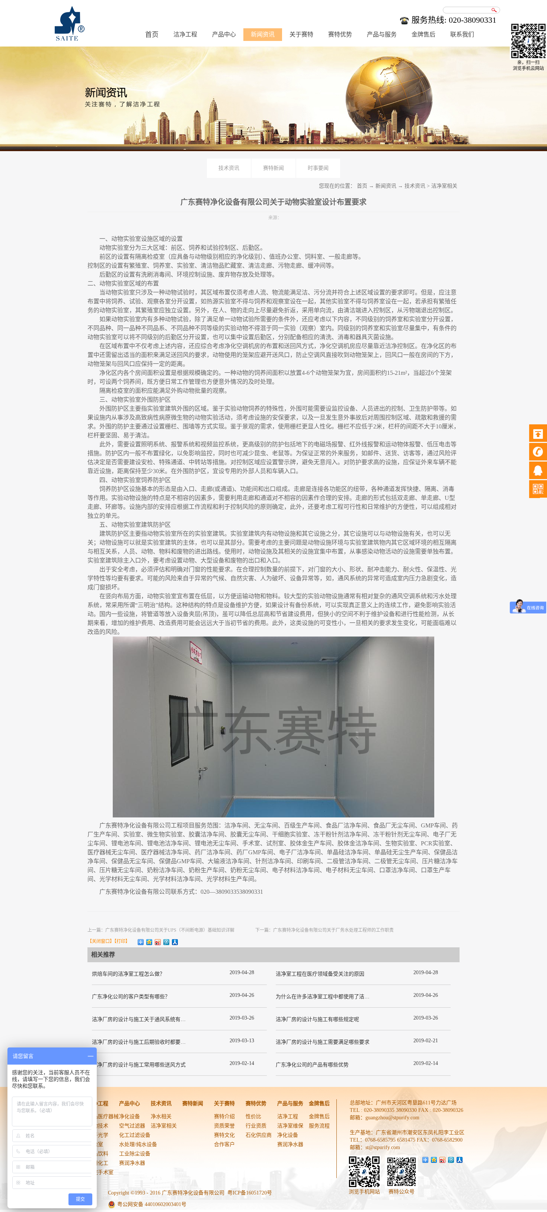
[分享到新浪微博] (158, 942)
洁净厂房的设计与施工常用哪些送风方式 (139, 1065)
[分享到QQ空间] (149, 942)
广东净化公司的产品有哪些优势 (312, 1065)
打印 (120, 941)
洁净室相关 (444, 186)
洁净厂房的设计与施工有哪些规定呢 (317, 1019)
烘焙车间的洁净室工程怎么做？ (128, 974)
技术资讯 (414, 186)
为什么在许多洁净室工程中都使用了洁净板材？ (330, 996)
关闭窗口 (101, 941)
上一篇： (160, 930)
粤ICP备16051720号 (249, 1193)
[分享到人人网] (175, 942)
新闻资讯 (385, 186)
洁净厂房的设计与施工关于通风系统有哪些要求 (146, 1019)
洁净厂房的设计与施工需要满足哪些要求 (323, 1042)
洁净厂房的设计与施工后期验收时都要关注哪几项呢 (152, 1042)
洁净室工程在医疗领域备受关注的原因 (320, 974)
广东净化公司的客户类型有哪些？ (131, 996)
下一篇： (324, 930)
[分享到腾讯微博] (166, 942)
